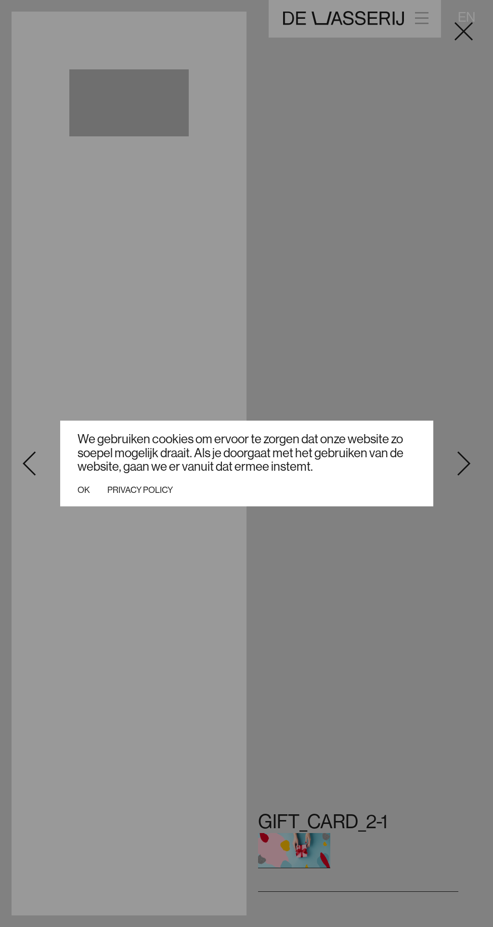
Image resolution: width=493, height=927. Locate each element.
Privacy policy (140, 490)
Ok (84, 490)
